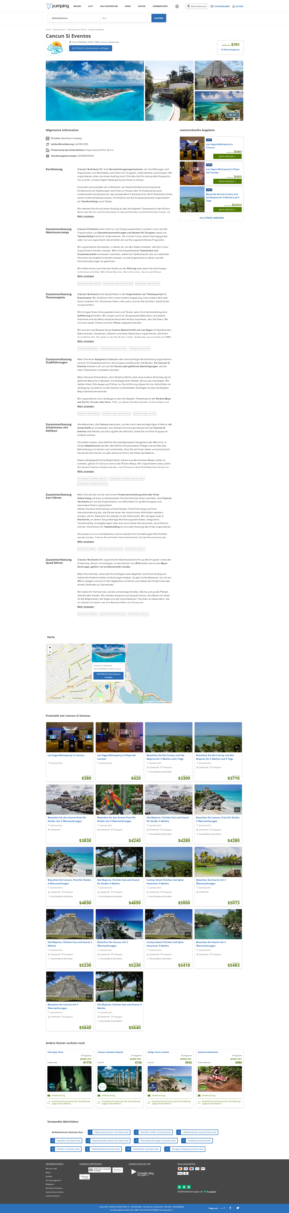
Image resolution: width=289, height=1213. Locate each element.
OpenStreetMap (157, 702)
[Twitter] (237, 1208)
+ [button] (50, 647)
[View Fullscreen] (50, 658)
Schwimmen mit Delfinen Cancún (92, 484)
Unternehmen (222, 6)
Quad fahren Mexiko (87, 614)
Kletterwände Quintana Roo (106, 1149)
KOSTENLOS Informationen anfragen (90, 48)
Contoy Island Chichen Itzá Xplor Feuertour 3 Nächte (165, 881)
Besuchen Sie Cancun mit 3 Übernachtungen (112, 944)
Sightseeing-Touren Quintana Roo (111, 1132)
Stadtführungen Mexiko (88, 414)
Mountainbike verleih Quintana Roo (110, 1140)
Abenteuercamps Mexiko (89, 283)
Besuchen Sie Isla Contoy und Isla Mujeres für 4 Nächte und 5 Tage (215, 757)
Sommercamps (160, 6)
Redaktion (50, 1184)
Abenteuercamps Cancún (147, 283)
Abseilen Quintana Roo (68, 1140)
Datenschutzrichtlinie (55, 1192)
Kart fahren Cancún (135, 549)
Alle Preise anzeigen (212, 217)
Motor (141, 6)
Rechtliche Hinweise (54, 1188)
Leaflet (146, 702)
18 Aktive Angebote (230, 50)
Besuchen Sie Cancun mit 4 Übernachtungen (63, 1006)
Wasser (77, 6)
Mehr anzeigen (226, 156)
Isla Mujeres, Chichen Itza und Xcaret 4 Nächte (119, 1006)
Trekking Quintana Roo (199, 1140)
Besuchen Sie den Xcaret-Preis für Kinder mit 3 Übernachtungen (67, 819)
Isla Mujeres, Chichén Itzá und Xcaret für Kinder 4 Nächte (118, 881)
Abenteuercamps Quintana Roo (118, 283)
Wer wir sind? (51, 1168)
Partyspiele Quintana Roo (146, 1149)
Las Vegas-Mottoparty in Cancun (66, 755)
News (48, 1172)
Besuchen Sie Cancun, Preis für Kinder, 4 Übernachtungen (70, 881)
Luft (90, 6)
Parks (128, 6)
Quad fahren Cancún (138, 614)
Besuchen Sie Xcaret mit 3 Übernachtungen (211, 881)
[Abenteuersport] (57, 6)
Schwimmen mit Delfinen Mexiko (92, 479)
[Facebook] (230, 1208)
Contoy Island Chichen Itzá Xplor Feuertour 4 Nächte (165, 944)
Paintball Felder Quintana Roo (156, 1132)
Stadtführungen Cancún (145, 414)
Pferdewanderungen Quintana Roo (158, 1140)
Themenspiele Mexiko (87, 348)
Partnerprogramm (53, 1180)
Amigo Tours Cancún (158, 1052)
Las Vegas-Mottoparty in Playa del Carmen (116, 757)
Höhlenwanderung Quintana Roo (199, 1132)
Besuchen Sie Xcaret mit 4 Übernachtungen (211, 944)
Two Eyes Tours (55, 1052)
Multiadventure (108, 6)
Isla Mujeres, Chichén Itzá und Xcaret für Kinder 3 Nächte (168, 819)
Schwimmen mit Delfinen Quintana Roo (127, 479)
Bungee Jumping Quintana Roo (187, 1149)
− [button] (50, 652)
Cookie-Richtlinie (53, 1196)
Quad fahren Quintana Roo (112, 614)
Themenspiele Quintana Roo (113, 348)
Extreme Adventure (208, 1052)
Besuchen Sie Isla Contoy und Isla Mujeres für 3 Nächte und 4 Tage (222, 197)
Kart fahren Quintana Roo (110, 549)
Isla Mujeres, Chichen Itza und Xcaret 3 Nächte (70, 944)
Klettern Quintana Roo (68, 1149)
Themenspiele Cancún (140, 348)
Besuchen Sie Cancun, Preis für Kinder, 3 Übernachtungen (218, 819)
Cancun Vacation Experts (110, 1052)
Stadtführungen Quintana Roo (116, 414)
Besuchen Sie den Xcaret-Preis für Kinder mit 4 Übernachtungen (116, 819)
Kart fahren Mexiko (86, 549)
